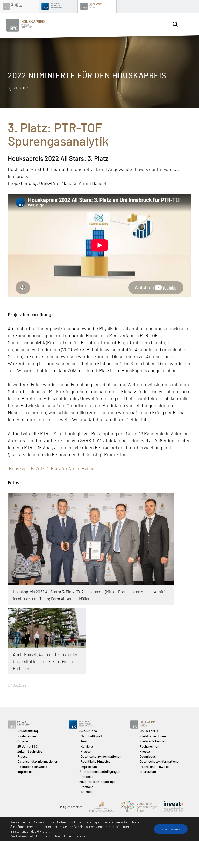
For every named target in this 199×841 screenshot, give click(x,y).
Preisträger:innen (153, 736)
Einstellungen (20, 831)
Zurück (21, 87)
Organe (22, 741)
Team (85, 741)
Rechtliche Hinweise (32, 766)
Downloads (148, 756)
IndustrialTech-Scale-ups (97, 782)
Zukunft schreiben (30, 751)
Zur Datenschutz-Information (31, 836)
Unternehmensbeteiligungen (99, 771)
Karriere (87, 746)
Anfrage (87, 792)
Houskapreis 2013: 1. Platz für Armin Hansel (52, 468)
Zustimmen (171, 829)
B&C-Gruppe (88, 731)
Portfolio (87, 777)
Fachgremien (149, 746)
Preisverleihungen (153, 741)
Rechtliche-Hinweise (70, 836)
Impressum (25, 771)
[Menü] (189, 24)
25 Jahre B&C (27, 746)
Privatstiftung (27, 731)
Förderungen (26, 736)
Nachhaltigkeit (91, 736)
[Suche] (175, 24)
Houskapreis (149, 731)
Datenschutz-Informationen (37, 761)
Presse (22, 756)
